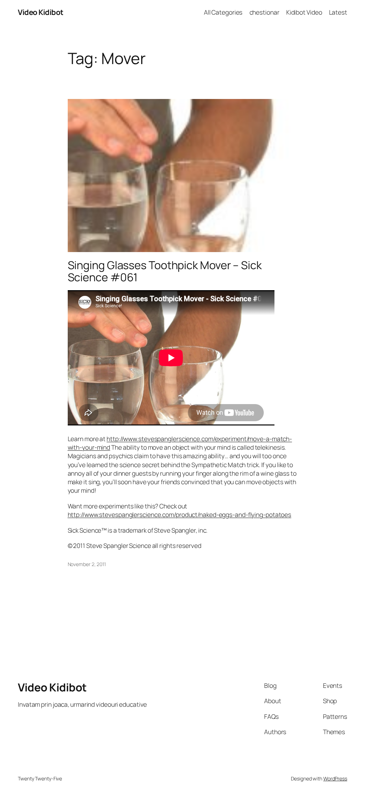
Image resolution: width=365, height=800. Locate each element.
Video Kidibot (40, 12)
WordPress (335, 778)
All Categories (223, 12)
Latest (338, 12)
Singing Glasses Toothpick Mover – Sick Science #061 (165, 271)
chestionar (264, 12)
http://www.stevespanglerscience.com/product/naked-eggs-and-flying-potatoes (180, 514)
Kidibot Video (304, 12)
